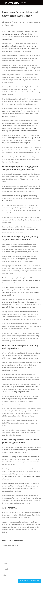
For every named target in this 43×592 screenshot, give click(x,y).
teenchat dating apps (12, 447)
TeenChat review (32, 22)
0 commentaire (10, 25)
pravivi (7, 22)
